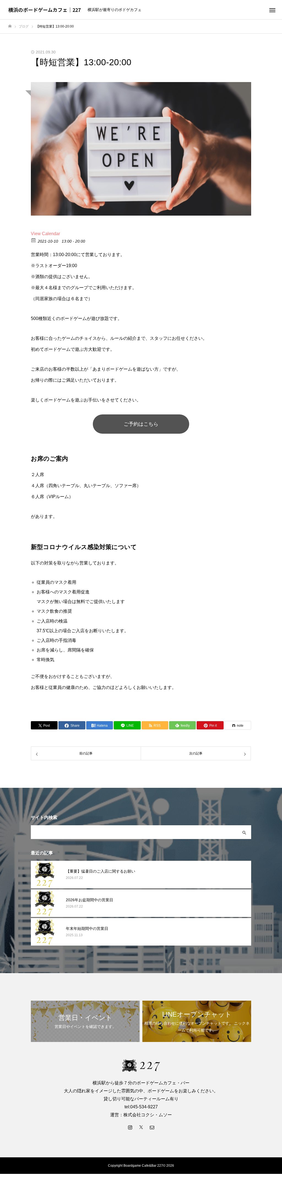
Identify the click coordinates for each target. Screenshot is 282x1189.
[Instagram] (130, 1127)
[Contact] (152, 1127)
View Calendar (45, 233)
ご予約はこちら (141, 424)
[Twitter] (141, 1127)
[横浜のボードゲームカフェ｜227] (141, 1065)
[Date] (34, 240)
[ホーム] (10, 26)
